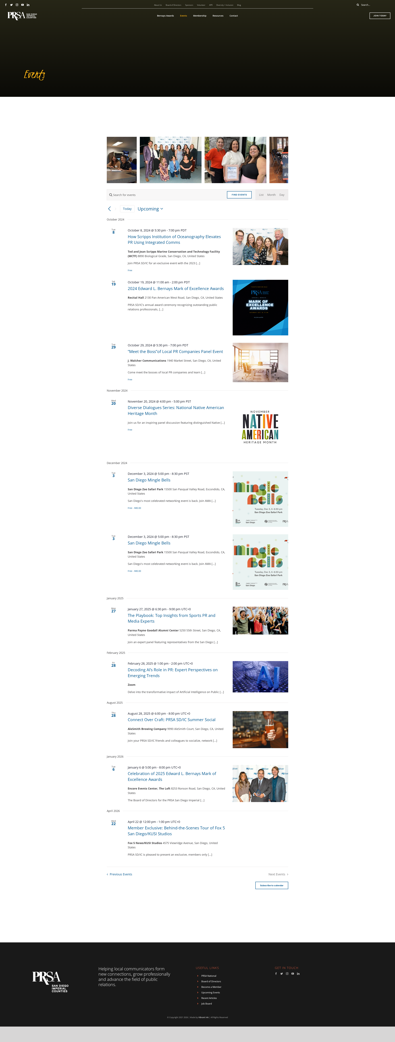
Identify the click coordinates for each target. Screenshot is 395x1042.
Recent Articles (209, 998)
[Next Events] (115, 209)
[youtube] (22, 5)
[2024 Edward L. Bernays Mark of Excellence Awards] (260, 307)
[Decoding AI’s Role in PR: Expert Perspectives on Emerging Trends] (260, 676)
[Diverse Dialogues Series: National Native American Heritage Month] (260, 427)
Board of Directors (211, 981)
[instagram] (17, 5)
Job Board (206, 1003)
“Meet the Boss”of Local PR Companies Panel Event (175, 351)
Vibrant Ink (203, 1017)
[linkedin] (28, 5)
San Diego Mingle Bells (149, 480)
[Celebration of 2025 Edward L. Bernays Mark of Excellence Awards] (260, 783)
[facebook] (6, 5)
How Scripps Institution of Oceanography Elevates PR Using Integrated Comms (174, 239)
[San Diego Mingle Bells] (260, 499)
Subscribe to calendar (271, 885)
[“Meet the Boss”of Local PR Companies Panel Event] (260, 362)
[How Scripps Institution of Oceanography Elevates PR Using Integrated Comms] (260, 246)
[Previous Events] (109, 209)
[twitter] (11, 5)
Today (127, 208)
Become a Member (211, 986)
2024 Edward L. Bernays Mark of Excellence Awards (176, 288)
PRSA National (208, 975)
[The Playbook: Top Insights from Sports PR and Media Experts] (260, 620)
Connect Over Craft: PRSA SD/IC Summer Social (172, 719)
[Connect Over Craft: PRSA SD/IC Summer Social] (260, 729)
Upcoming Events (210, 992)
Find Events (239, 194)
